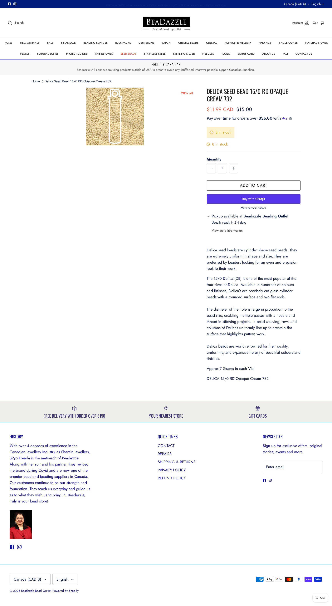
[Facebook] (9, 4)
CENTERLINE (146, 43)
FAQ (285, 54)
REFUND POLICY (172, 478)
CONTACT (166, 446)
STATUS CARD (246, 54)
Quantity (214, 159)
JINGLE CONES (288, 43)
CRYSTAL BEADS (188, 43)
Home (36, 81)
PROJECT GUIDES (76, 54)
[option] (115, 116)
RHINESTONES (104, 54)
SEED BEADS (128, 54)
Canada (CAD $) (295, 4)
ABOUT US (268, 54)
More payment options (253, 208)
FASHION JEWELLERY (238, 43)
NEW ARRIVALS (29, 43)
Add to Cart (253, 185)
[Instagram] (14, 4)
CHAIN (166, 43)
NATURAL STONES (316, 43)
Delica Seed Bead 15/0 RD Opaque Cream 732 (78, 81)
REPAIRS (165, 454)
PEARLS (24, 54)
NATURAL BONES (47, 54)
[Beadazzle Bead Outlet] (166, 22)
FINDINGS (265, 43)
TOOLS (226, 54)
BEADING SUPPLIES (95, 43)
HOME (8, 43)
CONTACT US (303, 54)
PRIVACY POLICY (172, 470)
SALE (50, 43)
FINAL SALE (68, 43)
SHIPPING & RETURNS (177, 462)
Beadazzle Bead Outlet (36, 590)
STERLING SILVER (184, 54)
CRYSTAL (211, 43)
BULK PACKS (123, 43)
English (316, 4)
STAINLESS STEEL (154, 54)
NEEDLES (208, 54)
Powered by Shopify (65, 590)
